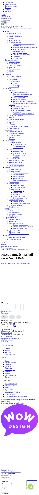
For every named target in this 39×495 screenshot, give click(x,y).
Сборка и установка (11, 391)
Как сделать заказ (11, 384)
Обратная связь (10, 394)
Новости (8, 347)
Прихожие (8, 368)
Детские (7, 371)
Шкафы (7, 373)
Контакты (8, 11)
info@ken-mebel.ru (7, 340)
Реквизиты (8, 350)
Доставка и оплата (11, 6)
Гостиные (8, 364)
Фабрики (8, 8)
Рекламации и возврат (12, 393)
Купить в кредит (10, 389)
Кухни (7, 361)
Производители (10, 354)
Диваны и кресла (10, 362)
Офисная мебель (10, 375)
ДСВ (14, 326)
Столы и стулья (10, 370)
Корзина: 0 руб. (6, 16)
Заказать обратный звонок (22, 28)
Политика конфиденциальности (16, 396)
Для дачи (8, 377)
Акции (7, 387)
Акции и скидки (10, 4)
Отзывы (7, 9)
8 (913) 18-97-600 (6, 333)
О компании (9, 2)
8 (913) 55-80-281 (6, 28)
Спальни (8, 366)
